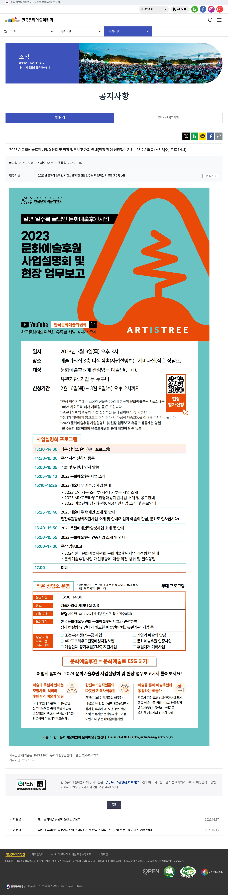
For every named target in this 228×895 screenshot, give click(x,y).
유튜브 (219, 9)
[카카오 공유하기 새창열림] (202, 136)
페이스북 (203, 9)
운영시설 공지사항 (168, 117)
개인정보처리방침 (15, 854)
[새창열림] (109, 190)
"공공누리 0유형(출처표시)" (121, 782)
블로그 (194, 9)
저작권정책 (38, 854)
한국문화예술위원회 (29, 20)
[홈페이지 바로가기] (5, 31)
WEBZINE (182, 9)
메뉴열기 (219, 20)
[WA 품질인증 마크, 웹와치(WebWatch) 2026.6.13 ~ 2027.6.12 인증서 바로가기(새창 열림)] (188, 867)
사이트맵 (103, 854)
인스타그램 (211, 9)
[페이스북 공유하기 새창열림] (210, 136)
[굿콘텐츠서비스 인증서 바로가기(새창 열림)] (212, 870)
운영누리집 (147, 9)
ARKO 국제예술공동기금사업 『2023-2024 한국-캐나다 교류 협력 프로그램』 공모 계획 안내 (95, 830)
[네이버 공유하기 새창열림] (194, 136)
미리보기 (208, 176)
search (210, 20)
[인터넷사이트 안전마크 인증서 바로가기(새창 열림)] (169, 868)
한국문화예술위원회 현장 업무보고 (59, 819)
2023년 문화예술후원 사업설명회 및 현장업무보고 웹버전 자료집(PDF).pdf (81, 175)
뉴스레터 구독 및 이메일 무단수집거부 (70, 854)
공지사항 (60, 118)
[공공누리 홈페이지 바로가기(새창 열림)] (151, 870)
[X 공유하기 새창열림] (186, 136)
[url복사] (218, 136)
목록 (114, 805)
